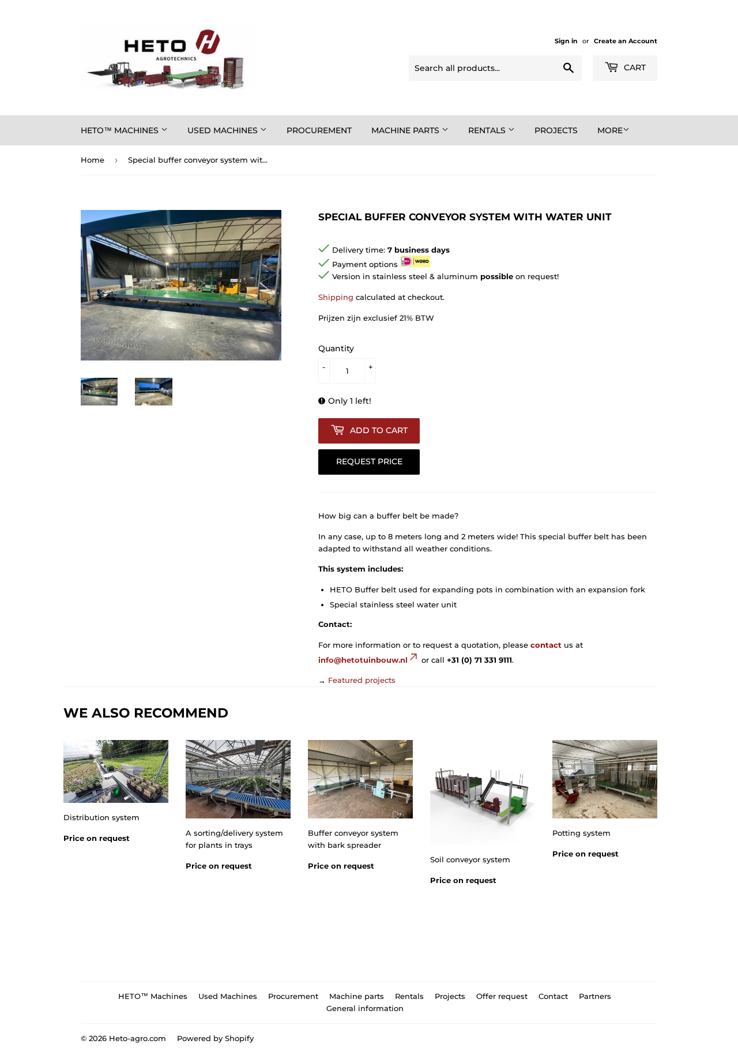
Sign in (566, 41)
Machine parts (406, 130)
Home (92, 159)
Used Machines (223, 130)
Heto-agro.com (137, 1038)
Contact (553, 996)
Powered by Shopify (215, 1038)
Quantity (336, 348)
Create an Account (625, 41)
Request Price (369, 461)
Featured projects (362, 680)
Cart (634, 67)
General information (365, 1008)
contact (546, 644)
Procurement (319, 130)
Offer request (502, 996)
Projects (556, 130)
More (610, 130)
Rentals (488, 130)
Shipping (335, 297)
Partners (595, 996)
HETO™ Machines (121, 130)
